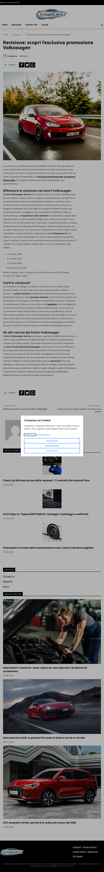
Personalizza (52, 441)
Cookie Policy (30, 434)
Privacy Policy (43, 434)
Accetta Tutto (52, 450)
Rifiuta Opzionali (52, 445)
